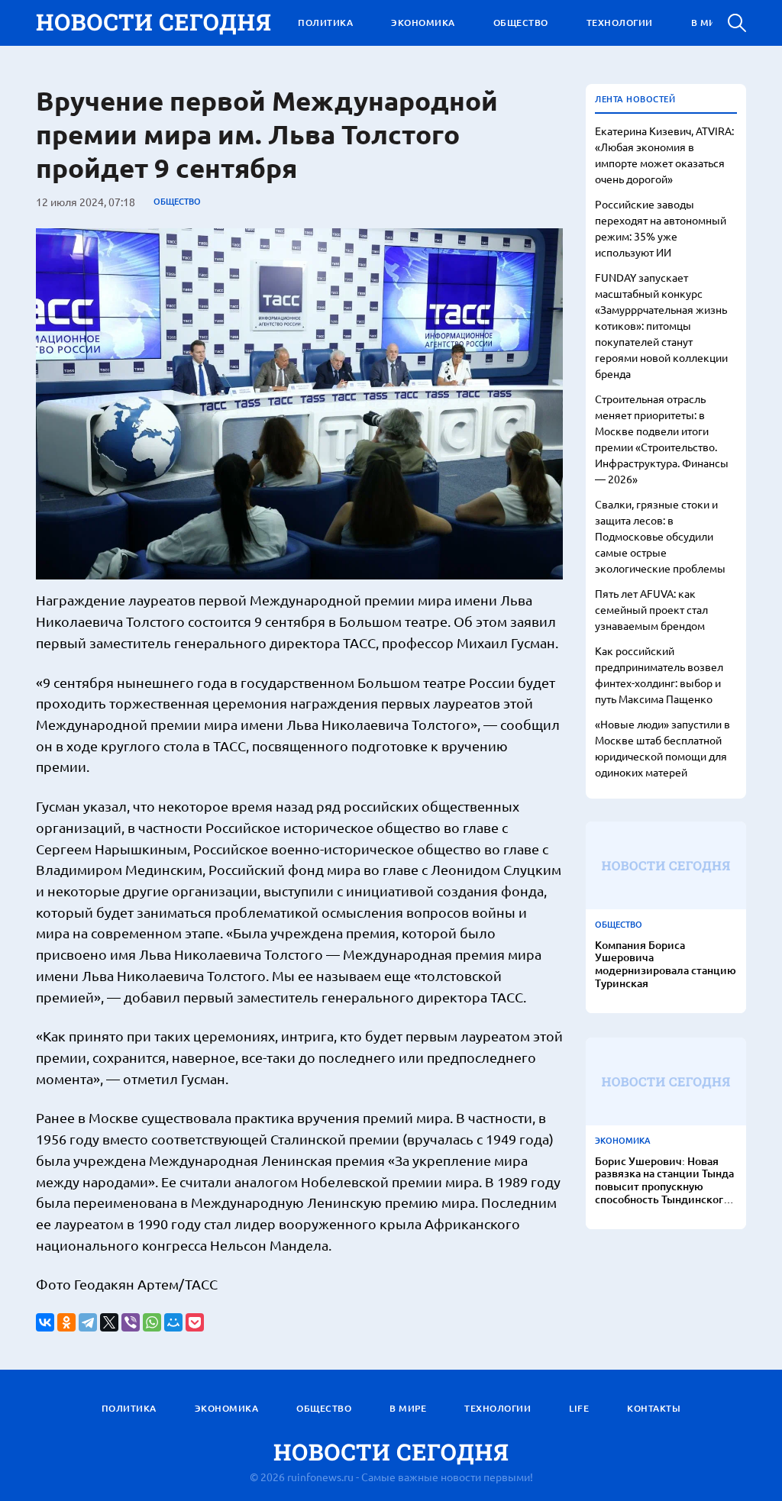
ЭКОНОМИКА (423, 22)
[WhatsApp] (152, 1322)
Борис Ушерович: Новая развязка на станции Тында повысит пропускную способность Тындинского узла (664, 1180)
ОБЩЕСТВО (520, 22)
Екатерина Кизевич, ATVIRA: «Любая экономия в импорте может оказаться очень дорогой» (664, 155)
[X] (109, 1322)
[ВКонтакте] (45, 1322)
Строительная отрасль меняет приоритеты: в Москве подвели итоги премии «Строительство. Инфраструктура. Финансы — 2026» (662, 439)
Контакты (653, 1408)
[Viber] (130, 1322)
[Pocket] (195, 1322)
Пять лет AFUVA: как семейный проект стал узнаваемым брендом (651, 609)
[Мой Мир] (173, 1322)
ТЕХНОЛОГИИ (619, 22)
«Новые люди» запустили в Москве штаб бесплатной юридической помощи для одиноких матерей (662, 748)
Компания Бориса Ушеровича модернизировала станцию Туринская (665, 964)
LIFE (579, 1408)
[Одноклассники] (66, 1322)
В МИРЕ (709, 22)
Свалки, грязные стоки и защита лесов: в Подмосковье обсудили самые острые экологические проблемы (660, 536)
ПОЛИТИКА (325, 22)
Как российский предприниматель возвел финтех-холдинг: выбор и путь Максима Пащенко (659, 674)
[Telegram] (88, 1322)
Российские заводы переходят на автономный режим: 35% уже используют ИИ (660, 228)
